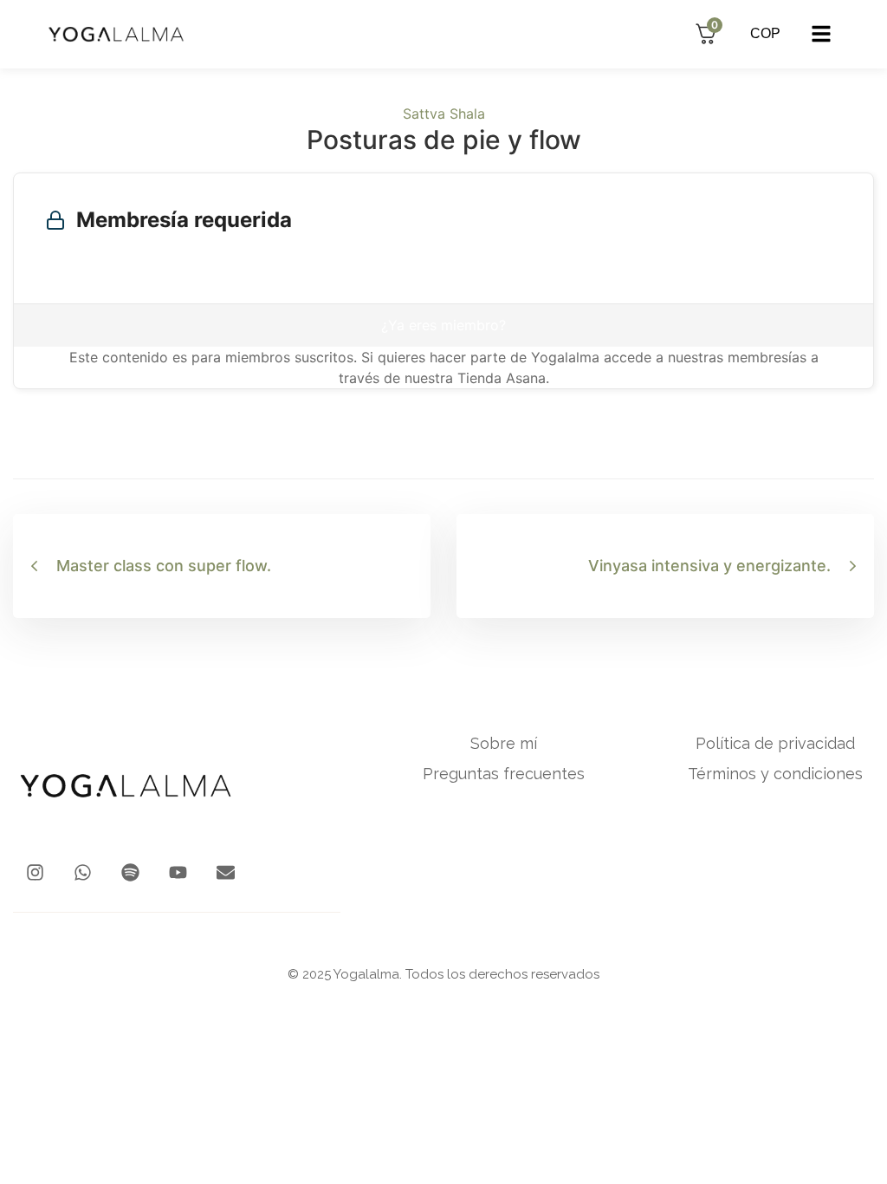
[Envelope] (225, 872)
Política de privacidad (775, 743)
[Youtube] (178, 872)
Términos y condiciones (775, 774)
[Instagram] (35, 872)
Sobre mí (503, 743)
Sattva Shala (444, 113)
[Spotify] (130, 872)
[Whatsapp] (82, 872)
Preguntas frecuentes (504, 774)
